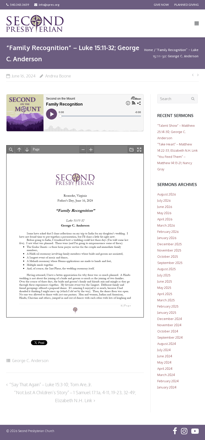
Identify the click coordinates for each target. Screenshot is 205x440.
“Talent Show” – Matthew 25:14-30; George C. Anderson (176, 132)
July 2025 (163, 275)
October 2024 (167, 331)
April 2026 (164, 219)
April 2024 (164, 369)
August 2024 (166, 344)
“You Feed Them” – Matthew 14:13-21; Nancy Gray (174, 163)
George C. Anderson (30, 360)
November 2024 (169, 325)
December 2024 (169, 319)
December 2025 (169, 244)
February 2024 (168, 381)
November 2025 (169, 250)
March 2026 (166, 225)
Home (148, 50)
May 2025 (164, 288)
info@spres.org (49, 4)
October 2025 (167, 256)
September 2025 (169, 263)
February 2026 (168, 232)
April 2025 (164, 294)
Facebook (175, 431)
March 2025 (166, 300)
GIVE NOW (161, 4)
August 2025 (166, 269)
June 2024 (164, 356)
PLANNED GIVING (186, 4)
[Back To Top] (192, 428)
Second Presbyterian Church (36, 431)
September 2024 (170, 337)
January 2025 (166, 312)
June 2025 (164, 281)
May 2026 (164, 213)
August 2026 (166, 194)
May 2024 (164, 362)
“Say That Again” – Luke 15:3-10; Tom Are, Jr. (50, 384)
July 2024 (164, 350)
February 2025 (167, 306)
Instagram (184, 431)
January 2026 (166, 238)
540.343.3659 (19, 4)
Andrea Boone (58, 75)
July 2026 (164, 200)
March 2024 (166, 375)
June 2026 (164, 207)
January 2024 (166, 387)
